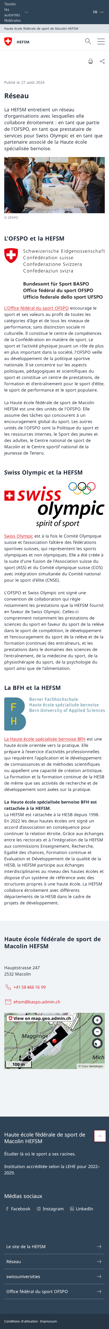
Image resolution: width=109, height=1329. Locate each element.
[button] (100, 1136)
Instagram (53, 1209)
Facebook (20, 1209)
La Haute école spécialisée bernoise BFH (44, 739)
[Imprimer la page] (90, 61)
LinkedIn (84, 1209)
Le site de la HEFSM (26, 1246)
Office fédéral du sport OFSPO (37, 1291)
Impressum (48, 1321)
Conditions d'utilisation (21, 1321)
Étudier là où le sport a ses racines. (40, 1154)
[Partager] (102, 61)
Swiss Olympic (18, 536)
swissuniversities (23, 1276)
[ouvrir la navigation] (101, 41)
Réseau (13, 1261)
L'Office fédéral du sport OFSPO (36, 308)
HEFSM (23, 41)
